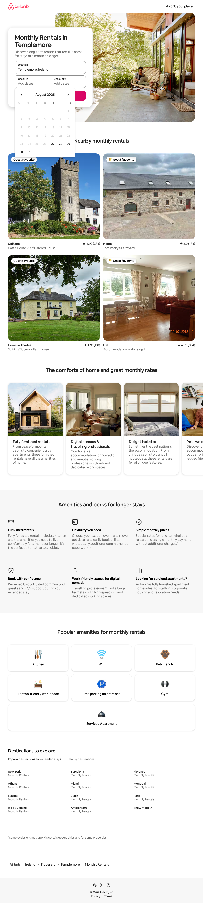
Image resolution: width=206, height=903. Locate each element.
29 (68, 144)
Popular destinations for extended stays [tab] (34, 759)
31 (29, 152)
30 (21, 152)
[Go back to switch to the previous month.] (22, 95)
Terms (108, 896)
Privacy (95, 896)
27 (52, 144)
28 (60, 144)
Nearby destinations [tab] (81, 759)
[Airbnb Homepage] (18, 6)
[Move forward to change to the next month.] (68, 95)
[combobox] (50, 69)
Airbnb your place (179, 6)
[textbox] (32, 83)
